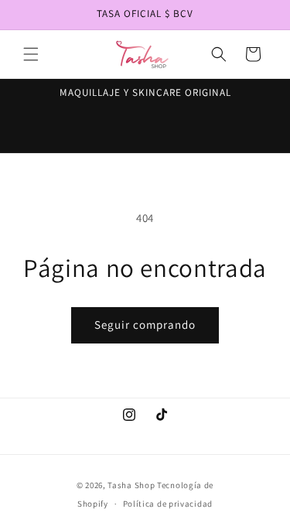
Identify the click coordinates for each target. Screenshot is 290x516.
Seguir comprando (145, 324)
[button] (31, 54)
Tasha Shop (131, 485)
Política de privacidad (168, 503)
